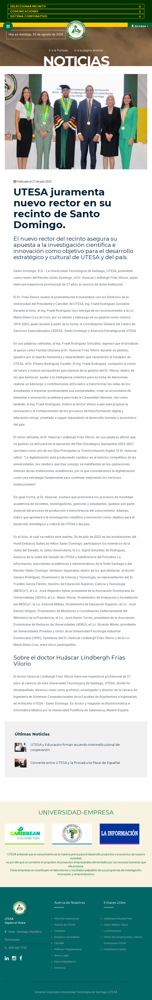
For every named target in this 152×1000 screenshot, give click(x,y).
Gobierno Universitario (67, 937)
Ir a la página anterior (88, 50)
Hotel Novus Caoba (115, 949)
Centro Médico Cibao (116, 924)
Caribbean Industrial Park (118, 918)
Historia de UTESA (64, 924)
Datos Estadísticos (65, 961)
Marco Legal (61, 955)
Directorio (60, 967)
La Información (112, 930)
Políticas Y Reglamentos (68, 949)
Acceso (140, 26)
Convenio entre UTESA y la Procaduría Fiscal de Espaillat (75, 763)
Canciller (59, 943)
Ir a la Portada (58, 50)
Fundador (59, 930)
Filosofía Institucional (66, 918)
